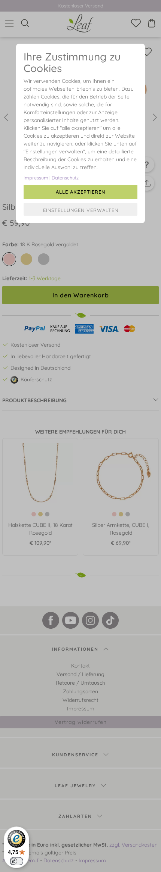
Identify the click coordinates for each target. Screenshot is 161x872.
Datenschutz (65, 178)
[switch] (16, 861)
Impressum (36, 178)
